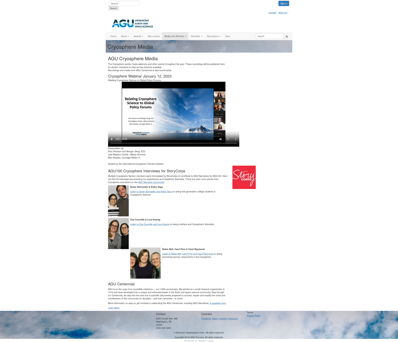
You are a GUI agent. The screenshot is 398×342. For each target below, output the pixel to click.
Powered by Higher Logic (199, 340)
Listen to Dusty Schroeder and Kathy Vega (151, 191)
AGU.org (283, 12)
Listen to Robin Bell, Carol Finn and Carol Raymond (187, 253)
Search (113, 8)
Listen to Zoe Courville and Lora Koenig (149, 224)
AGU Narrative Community (151, 182)
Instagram (233, 318)
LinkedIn (223, 318)
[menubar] (278, 12)
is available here (218, 303)
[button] (125, 36)
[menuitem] (273, 12)
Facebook (206, 318)
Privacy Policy (253, 315)
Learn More (114, 307)
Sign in (283, 3)
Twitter (215, 318)
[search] (287, 36)
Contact (272, 12)
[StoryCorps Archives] (261, 177)
